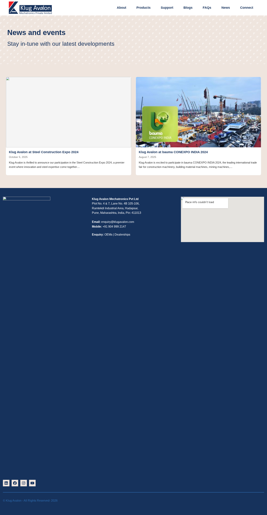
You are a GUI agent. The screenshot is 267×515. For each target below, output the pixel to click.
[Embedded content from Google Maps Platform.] (222, 228)
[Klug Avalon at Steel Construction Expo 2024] (68, 112)
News (225, 7)
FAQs (207, 7)
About (121, 7)
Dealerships (122, 234)
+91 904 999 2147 (114, 226)
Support (167, 7)
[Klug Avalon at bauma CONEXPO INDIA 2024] (198, 112)
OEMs (108, 234)
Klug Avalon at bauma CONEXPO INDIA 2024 (173, 152)
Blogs (188, 7)
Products (143, 7)
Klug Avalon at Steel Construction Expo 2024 (43, 152)
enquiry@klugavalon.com (117, 221)
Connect (246, 7)
